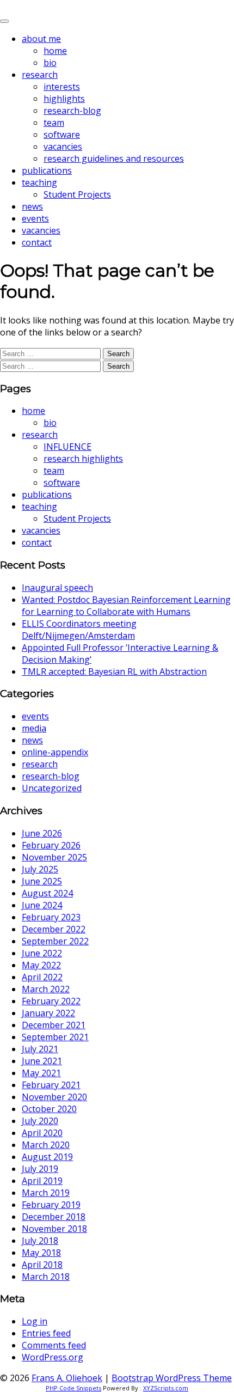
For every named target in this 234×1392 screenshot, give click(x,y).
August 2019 (47, 1157)
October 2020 (49, 1109)
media (34, 728)
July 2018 (40, 1241)
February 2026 (51, 845)
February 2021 (51, 1085)
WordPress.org (52, 1357)
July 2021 (40, 1049)
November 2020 (54, 1097)
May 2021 (41, 1073)
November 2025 (54, 857)
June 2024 (42, 905)
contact (37, 242)
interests (62, 87)
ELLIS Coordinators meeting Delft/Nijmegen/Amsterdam (79, 630)
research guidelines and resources (114, 158)
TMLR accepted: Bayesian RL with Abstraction (114, 671)
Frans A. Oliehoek (38, 6)
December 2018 (53, 1217)
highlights (64, 99)
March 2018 (46, 1277)
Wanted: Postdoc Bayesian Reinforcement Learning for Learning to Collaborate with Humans (126, 606)
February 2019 (51, 1205)
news (32, 206)
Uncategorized (52, 788)
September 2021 (55, 1037)
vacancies (63, 146)
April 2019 (42, 1181)
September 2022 (55, 941)
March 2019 (46, 1193)
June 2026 (42, 833)
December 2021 (53, 1025)
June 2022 (42, 953)
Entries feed (46, 1333)
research (40, 75)
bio (50, 63)
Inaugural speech (57, 588)
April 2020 (42, 1133)
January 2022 (48, 1013)
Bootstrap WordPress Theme (172, 1378)
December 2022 (53, 929)
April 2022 (42, 977)
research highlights (83, 459)
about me (41, 39)
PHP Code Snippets (73, 1388)
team (54, 123)
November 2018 (54, 1229)
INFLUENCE (67, 447)
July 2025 (40, 869)
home (55, 51)
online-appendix (55, 752)
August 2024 (47, 893)
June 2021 (42, 1061)
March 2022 (46, 989)
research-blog (72, 111)
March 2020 (46, 1145)
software (62, 135)
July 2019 (40, 1169)
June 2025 (42, 881)
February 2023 (51, 917)
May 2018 (41, 1253)
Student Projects (77, 194)
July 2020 (40, 1121)
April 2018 (42, 1265)
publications (47, 170)
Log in (34, 1321)
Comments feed (54, 1345)
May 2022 (41, 965)
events (35, 218)
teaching (39, 182)
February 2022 (51, 1001)
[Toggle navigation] (4, 21)
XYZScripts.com (165, 1388)
